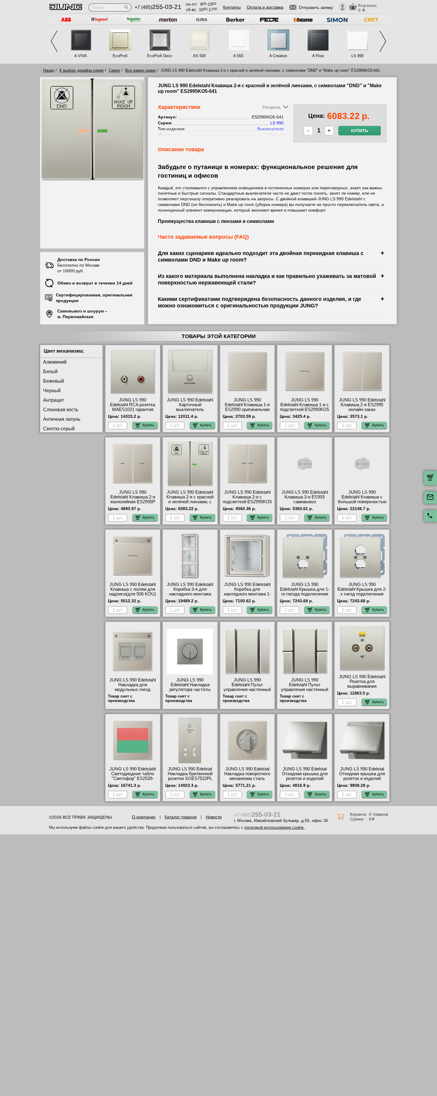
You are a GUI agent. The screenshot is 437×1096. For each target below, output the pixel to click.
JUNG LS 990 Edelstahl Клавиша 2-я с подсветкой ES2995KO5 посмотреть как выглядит (247, 502)
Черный (52, 390)
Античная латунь (61, 419)
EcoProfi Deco (159, 56)
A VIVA (80, 56)
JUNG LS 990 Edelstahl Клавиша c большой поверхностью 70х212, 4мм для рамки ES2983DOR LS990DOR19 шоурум (362, 504)
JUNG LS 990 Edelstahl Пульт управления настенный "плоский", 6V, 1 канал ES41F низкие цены (247, 689)
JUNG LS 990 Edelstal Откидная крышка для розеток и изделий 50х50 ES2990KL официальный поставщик (305, 781)
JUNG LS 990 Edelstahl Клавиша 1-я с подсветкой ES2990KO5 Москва (304, 407)
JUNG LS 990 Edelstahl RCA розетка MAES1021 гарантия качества (132, 407)
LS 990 (357, 56)
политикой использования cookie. (274, 827)
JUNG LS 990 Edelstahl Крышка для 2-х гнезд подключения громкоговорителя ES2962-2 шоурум (362, 594)
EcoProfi (120, 56)
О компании (143, 816)
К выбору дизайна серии (81, 70)
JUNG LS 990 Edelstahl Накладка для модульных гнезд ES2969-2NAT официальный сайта (132, 689)
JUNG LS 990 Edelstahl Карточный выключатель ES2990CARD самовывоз (190, 409)
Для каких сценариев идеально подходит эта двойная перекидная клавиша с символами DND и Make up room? (261, 256)
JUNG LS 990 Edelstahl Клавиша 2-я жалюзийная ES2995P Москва (132, 499)
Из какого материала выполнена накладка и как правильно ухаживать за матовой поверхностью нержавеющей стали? (267, 279)
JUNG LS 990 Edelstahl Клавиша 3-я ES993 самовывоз (305, 497)
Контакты (232, 7)
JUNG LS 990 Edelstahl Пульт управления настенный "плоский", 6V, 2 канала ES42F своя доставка (304, 689)
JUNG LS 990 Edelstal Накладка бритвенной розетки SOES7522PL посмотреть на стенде (190, 776)
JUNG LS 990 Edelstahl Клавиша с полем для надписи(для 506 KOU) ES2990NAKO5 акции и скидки (132, 594)
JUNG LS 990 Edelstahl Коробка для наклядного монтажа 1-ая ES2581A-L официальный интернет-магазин (247, 596)
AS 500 (199, 56)
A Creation (278, 56)
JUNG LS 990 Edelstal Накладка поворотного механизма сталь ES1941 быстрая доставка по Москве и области (247, 781)
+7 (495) (158, 7)
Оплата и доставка (265, 7)
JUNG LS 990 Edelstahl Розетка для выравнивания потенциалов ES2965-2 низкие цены (362, 686)
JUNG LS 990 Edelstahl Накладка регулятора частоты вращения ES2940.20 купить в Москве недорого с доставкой (190, 692)
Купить (359, 130)
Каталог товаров (181, 816)
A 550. (238, 56)
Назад (48, 70)
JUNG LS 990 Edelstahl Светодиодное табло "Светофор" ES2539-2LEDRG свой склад (132, 776)
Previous (54, 41)
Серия (114, 70)
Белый (50, 371)
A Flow (318, 56)
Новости (214, 816)
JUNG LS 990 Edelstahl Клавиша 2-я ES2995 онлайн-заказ (362, 405)
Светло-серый (59, 428)
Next (382, 41)
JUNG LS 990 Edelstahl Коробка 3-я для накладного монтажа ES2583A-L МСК (190, 591)
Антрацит (53, 400)
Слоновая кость (60, 409)
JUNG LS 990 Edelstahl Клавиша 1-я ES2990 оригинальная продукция (247, 407)
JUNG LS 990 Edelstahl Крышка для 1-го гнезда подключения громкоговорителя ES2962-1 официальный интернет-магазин (304, 596)
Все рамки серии (140, 70)
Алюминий (55, 362)
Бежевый (53, 381)
